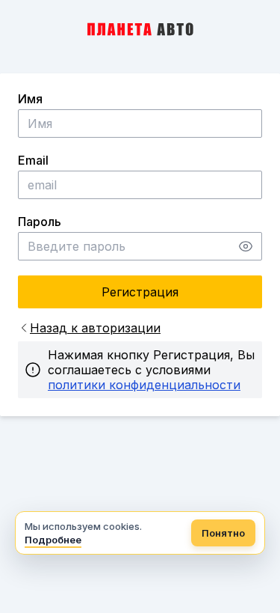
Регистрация (140, 291)
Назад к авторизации (95, 327)
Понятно (223, 533)
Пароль (39, 221)
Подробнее (53, 540)
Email (33, 160)
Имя (30, 98)
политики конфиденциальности (144, 384)
